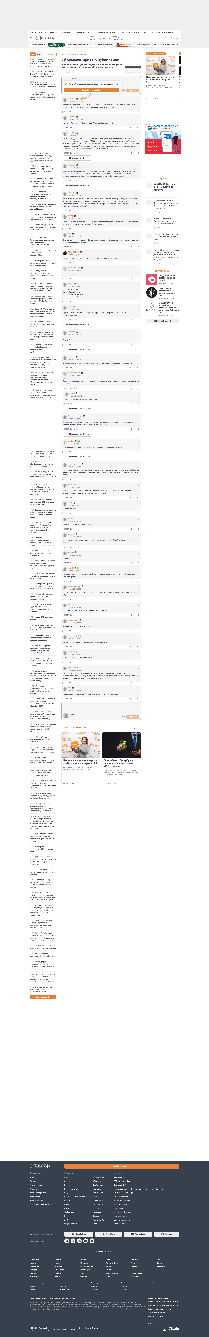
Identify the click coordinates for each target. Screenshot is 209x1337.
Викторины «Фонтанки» (74, 1197)
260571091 (71, 332)
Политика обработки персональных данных (163, 1302)
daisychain (71, 357)
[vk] (79, 1240)
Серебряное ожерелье (86, 32)
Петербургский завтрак (162, 32)
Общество (97, 1181)
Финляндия (98, 1216)
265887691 (71, 99)
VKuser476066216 (74, 268)
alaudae (72, 393)
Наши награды (153, 1323)
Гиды (66, 1204)
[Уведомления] (172, 38)
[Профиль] (178, 38)
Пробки (105, 38)
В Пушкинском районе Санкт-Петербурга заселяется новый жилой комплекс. (78, 768)
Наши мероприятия (38, 1193)
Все (32, 54)
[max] (66, 1240)
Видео (67, 1193)
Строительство (99, 1200)
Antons (70, 503)
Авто (66, 1177)
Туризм (96, 1208)
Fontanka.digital (120, 1204)
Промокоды (162, 270)
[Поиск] (166, 38)
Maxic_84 (71, 568)
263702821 (71, 133)
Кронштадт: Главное (122, 1212)
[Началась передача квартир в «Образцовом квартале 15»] (81, 745)
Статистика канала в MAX (41, 1204)
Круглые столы (120, 1216)
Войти (72, 716)
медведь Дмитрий (74, 464)
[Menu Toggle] (31, 38)
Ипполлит (71, 534)
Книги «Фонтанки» (122, 1200)
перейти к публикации (75, 54)
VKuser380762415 (74, 373)
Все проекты (119, 1224)
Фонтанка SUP (36, 32)
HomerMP (71, 552)
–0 (138, 112)
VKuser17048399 (73, 252)
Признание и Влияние (108, 32)
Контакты (34, 1181)
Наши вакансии (36, 1200)
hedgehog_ (71, 636)
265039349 (71, 117)
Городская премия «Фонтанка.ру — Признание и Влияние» (139, 1189)
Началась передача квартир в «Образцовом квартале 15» (80, 762)
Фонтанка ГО (68, 32)
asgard (70, 306)
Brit (69, 518)
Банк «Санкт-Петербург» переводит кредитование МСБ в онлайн (119, 763)
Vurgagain (71, 651)
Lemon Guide (125, 32)
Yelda (69, 688)
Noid (69, 234)
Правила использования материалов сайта (163, 1305)
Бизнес (67, 1185)
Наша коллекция (121, 1197)
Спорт (95, 1197)
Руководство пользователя (157, 1320)
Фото (95, 1224)
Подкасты (97, 1189)
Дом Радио (118, 1208)
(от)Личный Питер (52, 32)
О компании (35, 1197)
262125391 (71, 193)
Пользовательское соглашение (158, 1298)
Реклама (33, 1189)
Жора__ (70, 484)
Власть (67, 1200)
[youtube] (85, 1240)
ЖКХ (66, 1220)
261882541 (71, 165)
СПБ (39, 54)
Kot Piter (70, 441)
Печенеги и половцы (75, 416)
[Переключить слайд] (179, 65)
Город (66, 1208)
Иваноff (70, 283)
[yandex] (92, 1240)
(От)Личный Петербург (123, 1193)
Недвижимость (71, 1224)
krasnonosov (72, 667)
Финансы (97, 1212)
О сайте (33, 1177)
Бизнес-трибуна (71, 1189)
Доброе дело (69, 1212)
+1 (131, 278)
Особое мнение (99, 1185)
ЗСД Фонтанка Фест (141, 32)
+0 (131, 112)
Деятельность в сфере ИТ (156, 1316)
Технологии (98, 1204)
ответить (68, 112)
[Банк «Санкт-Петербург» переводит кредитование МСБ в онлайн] (121, 745)
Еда (65, 1216)
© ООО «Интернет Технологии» (90, 1328)
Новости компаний (74, 727)
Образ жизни (98, 1177)
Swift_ (70, 604)
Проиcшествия (99, 1193)
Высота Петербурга (122, 1220)
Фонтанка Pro (120, 1177)
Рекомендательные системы (157, 1313)
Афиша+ (67, 1181)
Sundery (70, 216)
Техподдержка (36, 1185)
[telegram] (73, 1240)
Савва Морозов (73, 620)
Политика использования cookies (159, 1309)
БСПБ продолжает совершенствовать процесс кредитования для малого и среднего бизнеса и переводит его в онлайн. (121, 772)
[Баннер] (56, 45)
